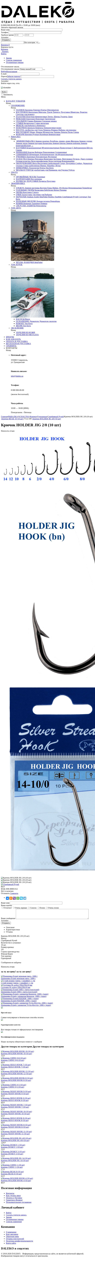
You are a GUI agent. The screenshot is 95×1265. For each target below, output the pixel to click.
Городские (30, 119)
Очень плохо (53, 908)
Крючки (30, 159)
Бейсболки (48, 190)
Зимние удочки (85, 141)
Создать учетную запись (11, 79)
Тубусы (71, 170)
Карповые (30, 157)
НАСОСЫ (20, 319)
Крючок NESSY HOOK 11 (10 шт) (15, 1134)
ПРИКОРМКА (22, 168)
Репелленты (41, 206)
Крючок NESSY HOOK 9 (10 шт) (15, 1094)
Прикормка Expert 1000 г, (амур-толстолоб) (19, 992)
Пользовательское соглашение (18, 1202)
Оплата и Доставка (14, 1198)
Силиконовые (61, 152)
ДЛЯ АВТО (16, 208)
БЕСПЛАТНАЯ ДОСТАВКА (18, 344)
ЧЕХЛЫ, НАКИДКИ (25, 262)
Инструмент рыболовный (48, 163)
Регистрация (11, 71)
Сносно (33, 908)
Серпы (76, 132)
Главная (4, 417)
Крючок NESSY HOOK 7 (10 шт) (15, 1107)
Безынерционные (33, 148)
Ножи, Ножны (36, 132)
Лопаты (63, 132)
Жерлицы (74, 141)
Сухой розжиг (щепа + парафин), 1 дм (17, 983)
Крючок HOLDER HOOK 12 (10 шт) (16, 1074)
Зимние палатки (42, 141)
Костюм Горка (45, 188)
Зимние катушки (35, 143)
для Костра (29, 130)
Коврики (37, 121)
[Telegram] (24, 898)
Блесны (30, 152)
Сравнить (14, 893)
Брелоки (28, 134)
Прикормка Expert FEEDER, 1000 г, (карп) (19, 1001)
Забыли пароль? (14, 76)
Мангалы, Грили (45, 112)
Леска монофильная (39, 161)
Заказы (9, 58)
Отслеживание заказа (10, 69)
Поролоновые (48, 152)
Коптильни (33, 112)
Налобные (43, 134)
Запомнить (8, 95)
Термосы (47, 130)
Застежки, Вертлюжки (62, 159)
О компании (11, 1232)
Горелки (36, 110)
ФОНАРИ (20, 134)
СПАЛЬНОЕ (21, 121)
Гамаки (30, 121)
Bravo (27, 319)
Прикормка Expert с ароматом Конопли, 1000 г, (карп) (23, 996)
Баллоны (29, 110)
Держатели (34, 321)
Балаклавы (39, 190)
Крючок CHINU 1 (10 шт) (12, 1167)
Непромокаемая (75, 188)
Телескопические (46, 154)
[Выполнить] (44, 69)
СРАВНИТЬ (11, 346)
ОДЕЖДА (20, 188)
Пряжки (43, 203)
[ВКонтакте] (7, 898)
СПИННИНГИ (22, 154)
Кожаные (27, 203)
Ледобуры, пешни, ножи (59, 141)
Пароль (4, 76)
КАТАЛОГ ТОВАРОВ (15, 101)
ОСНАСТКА (21, 159)
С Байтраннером (78, 148)
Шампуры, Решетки (78, 112)
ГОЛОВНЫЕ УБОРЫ (25, 190)
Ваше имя (5, 30)
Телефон (4, 32)
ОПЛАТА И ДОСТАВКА (17, 341)
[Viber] (14, 898)
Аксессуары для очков (31, 195)
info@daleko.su (17, 376)
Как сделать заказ (13, 1195)
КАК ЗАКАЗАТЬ (13, 339)
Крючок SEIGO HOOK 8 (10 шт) (15, 1120)
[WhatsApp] (17, 898)
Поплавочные (41, 157)
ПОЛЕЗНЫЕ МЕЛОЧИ (26, 201)
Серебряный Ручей (70, 197)
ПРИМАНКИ (21, 152)
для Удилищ (62, 170)
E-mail (3, 74)
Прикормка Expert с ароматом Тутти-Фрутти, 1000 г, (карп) (26, 1005)
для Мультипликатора (63, 154)
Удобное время (7, 35)
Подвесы (42, 181)
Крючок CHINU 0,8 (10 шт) (12, 1060)
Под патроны (36, 179)
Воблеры (38, 152)
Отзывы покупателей (15, 1239)
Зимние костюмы (31, 188)
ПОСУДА (20, 130)
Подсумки (50, 181)
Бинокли (31, 128)
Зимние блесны (59, 143)
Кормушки (48, 159)
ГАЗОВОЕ (20, 110)
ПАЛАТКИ (21, 117)
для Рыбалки (46, 195)
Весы (34, 163)
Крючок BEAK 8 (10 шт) (11, 1174)
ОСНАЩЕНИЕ (22, 321)
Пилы (70, 132)
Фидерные (52, 157)
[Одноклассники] (10, 898)
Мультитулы (47, 132)
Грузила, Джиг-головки (82, 159)
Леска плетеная (54, 161)
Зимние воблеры (73, 143)
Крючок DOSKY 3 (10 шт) (12, 1154)
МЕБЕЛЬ (20, 125)
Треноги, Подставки (61, 112)
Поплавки (38, 159)
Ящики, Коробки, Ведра (50, 166)
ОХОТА (14, 172)
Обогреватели (52, 110)
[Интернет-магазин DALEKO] (38, 23)
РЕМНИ (19, 203)
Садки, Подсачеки (67, 163)
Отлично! (8, 908)
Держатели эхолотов (48, 321)
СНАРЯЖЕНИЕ (18, 105)
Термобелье (87, 188)
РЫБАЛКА (16, 137)
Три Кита (49, 168)
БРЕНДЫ (10, 337)
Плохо (42, 908)
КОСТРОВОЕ (22, 112)
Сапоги (35, 192)
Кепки (56, 190)
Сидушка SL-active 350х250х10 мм (15, 987)
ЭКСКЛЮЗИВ (17, 328)
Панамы (63, 190)
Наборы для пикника (67, 130)
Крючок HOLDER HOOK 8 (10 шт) (16, 1080)
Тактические (49, 119)
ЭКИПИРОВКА (18, 183)
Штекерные (34, 154)
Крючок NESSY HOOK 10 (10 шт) (15, 1114)
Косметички (28, 123)
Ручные (35, 134)
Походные (30, 117)
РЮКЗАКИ (21, 119)
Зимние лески (22, 143)
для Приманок (51, 170)
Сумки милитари (41, 123)
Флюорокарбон (67, 161)
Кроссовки (27, 192)
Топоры (56, 132)
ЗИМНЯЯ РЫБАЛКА (25, 141)
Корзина (4, 49)
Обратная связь (12, 1236)
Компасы (39, 128)
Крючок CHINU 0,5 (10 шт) (12, 1087)
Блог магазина (12, 1234)
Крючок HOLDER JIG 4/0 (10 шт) (15, 1140)
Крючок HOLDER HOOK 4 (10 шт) (16, 1180)
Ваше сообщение (8, 918)
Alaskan (29, 197)
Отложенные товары (15, 62)
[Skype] (21, 898)
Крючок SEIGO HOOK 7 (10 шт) (15, 1067)
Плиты (43, 110)
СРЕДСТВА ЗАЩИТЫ (26, 206)
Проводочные (65, 148)
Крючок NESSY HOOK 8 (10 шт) (15, 1127)
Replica (51, 197)
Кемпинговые (41, 117)
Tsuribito (58, 197)
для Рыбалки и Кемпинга (34, 125)
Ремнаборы (55, 201)
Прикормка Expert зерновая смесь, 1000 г (18, 978)
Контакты (10, 1193)
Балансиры (47, 143)
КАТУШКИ (21, 148)
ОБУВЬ (19, 192)
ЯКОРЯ (19, 326)
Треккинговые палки (52, 128)
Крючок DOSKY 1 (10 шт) (12, 1147)
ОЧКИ (18, 195)
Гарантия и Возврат (14, 1200)
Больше (28, 146)
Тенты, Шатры (53, 117)
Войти (3, 71)
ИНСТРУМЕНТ (23, 132)
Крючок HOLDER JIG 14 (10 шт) (15, 1160)
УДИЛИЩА (21, 157)
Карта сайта (11, 1243)
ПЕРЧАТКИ (21, 197)
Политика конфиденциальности (19, 1241)
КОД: (3, 889)
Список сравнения (14, 60)
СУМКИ (19, 123)
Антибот (4, 37)
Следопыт (82, 197)
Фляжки (54, 130)
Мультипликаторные (50, 148)
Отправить (6, 40)
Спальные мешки (49, 121)
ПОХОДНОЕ (21, 128)
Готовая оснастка (23, 161)
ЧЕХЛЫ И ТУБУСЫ (24, 170)
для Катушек (39, 170)
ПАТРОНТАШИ (23, 179)
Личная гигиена (43, 201)
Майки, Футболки (60, 188)
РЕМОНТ (20, 323)
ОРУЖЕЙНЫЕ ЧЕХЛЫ (26, 177)
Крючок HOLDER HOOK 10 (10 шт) (16, 1054)
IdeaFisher (43, 197)
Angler (36, 197)
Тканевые (40, 177)
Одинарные (42, 417)
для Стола (38, 130)
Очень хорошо (21, 908)
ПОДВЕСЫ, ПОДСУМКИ (27, 181)
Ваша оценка (6, 905)
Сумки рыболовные (31, 166)
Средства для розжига (25, 114)
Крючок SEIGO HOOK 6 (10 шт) (15, 1100)
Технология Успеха (36, 168)
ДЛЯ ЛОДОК (16, 265)
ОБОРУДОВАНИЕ (24, 163)
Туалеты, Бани (66, 117)
